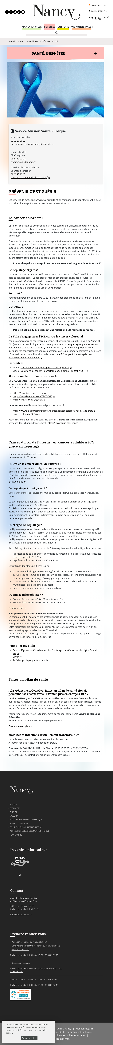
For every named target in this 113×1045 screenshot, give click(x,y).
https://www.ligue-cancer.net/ (63, 422)
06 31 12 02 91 (18, 158)
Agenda (13, 804)
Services (49, 26)
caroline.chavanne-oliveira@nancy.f (29, 177)
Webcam (14, 815)
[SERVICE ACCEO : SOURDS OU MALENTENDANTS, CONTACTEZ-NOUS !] (20, 997)
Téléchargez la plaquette (25, 660)
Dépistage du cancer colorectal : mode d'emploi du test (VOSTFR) (54, 370)
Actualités (15, 808)
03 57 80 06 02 (18, 140)
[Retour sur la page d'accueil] (56, 13)
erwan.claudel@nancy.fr (23, 161)
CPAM (16, 656)
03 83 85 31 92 (51, 955)
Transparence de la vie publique (26, 819)
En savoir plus (29, 1038)
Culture (63, 26)
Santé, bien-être (33, 41)
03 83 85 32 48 (16, 971)
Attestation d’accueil (20, 949)
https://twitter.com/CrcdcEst (28, 399)
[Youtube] (21, 12)
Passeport (16, 942)
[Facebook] (5, 12)
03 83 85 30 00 (27, 906)
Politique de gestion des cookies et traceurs (62, 1035)
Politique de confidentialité (24, 827)
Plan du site (16, 834)
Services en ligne (98, 5)
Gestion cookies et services (56, 1038)
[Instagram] (9, 12)
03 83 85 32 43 (51, 985)
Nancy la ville (32, 26)
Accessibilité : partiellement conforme (29, 831)
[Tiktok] (13, 12)
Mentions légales (19, 823)
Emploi (13, 812)
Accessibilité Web (103, 18)
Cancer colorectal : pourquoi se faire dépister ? (45, 367)
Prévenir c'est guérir (50, 41)
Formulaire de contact (19, 914)
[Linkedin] (17, 12)
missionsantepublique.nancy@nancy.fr (31, 144)
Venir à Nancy (64, 1028)
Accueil (12, 41)
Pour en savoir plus (19, 726)
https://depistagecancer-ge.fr (28, 393)
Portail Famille (98, 11)
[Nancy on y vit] (20, 866)
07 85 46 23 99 (18, 174)
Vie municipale (81, 26)
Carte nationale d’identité (22, 945)
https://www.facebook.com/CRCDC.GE (32, 396)
